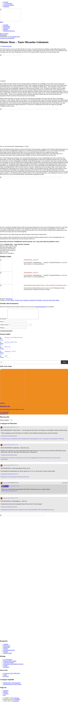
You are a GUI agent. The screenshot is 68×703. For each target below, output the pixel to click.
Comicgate (4, 427)
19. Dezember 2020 (14, 36)
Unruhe (6, 356)
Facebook (5, 693)
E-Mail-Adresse (4, 324)
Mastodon (6, 690)
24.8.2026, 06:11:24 (13, 427)
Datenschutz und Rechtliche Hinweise (13, 664)
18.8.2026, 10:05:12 (13, 444)
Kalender (2, 403)
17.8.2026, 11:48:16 (14, 486)
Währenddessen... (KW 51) (31, 272)
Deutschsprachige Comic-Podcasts (12, 684)
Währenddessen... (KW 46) (31, 259)
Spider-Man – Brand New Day (11, 342)
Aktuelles (5, 25)
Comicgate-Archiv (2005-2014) (11, 673)
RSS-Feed (6, 676)
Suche (64, 362)
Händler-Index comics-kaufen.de (11, 682)
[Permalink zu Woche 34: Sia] (12, 401)
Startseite (5, 2)
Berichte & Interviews (9, 31)
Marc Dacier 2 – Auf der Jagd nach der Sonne (14, 337)
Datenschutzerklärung (40, 306)
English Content (7, 653)
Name (2, 321)
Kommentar (3, 318)
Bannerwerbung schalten (9, 661)
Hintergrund (6, 28)
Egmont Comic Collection (22, 300)
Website (2, 327)
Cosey (8, 300)
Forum (5, 675)
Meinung (5, 29)
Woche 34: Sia (7, 346)
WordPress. (17, 699)
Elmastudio (16, 701)
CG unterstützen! (7, 3)
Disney (12, 300)
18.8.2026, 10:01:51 (13, 465)
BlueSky (5, 692)
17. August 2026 (4, 412)
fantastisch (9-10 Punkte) (35, 300)
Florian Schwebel (7, 46)
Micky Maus (55, 300)
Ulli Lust (6, 486)
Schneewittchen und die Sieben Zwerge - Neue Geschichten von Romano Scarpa (45, 285)
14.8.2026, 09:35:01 (13, 498)
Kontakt (5, 665)
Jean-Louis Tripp (47, 300)
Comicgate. (16, 698)
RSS (4, 695)
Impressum (6, 6)
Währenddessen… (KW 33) (10, 351)
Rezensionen (6, 26)
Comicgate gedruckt (8, 5)
